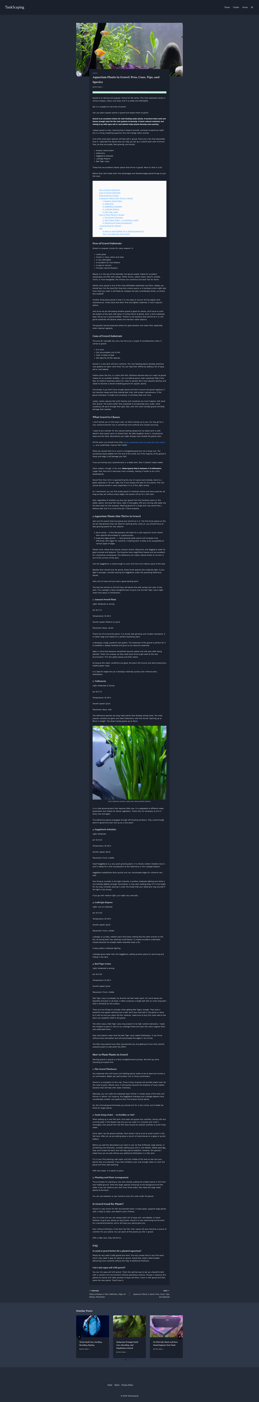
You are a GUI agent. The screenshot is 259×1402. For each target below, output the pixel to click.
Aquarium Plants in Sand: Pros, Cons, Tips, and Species (151, 1294)
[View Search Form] (252, 7)
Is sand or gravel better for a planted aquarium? (123, 231)
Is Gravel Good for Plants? (110, 226)
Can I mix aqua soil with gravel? (116, 234)
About (245, 7)
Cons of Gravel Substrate (109, 193)
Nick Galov (98, 87)
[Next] (179, 1336)
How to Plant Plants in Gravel (111, 215)
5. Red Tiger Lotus (110, 212)
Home (227, 7)
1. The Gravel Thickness (113, 217)
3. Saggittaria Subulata (112, 206)
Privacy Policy (127, 1385)
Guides (236, 7)
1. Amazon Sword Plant (112, 201)
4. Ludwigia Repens (111, 209)
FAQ (100, 229)
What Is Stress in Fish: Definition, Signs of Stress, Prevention (107, 1294)
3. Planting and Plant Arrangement (117, 223)
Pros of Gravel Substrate (109, 190)
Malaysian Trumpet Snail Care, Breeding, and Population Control (127, 1345)
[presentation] (92, 1326)
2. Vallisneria (108, 204)
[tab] (125, 1359)
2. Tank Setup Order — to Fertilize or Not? (120, 220)
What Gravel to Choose (109, 196)
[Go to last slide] (79, 1336)
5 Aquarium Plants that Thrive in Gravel (116, 198)
